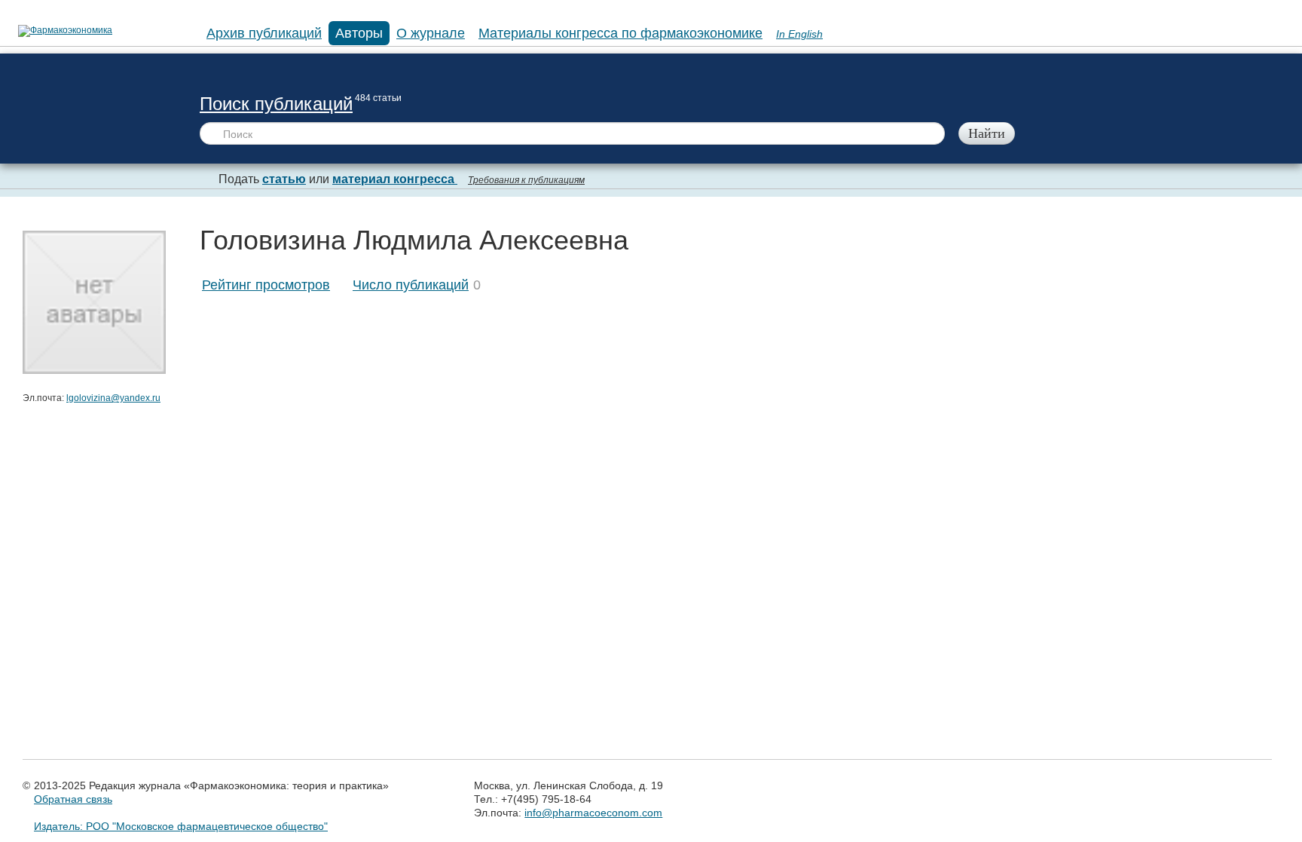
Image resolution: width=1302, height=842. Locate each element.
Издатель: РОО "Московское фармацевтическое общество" (181, 826)
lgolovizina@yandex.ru (113, 398)
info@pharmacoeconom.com (593, 813)
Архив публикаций (264, 33)
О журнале (430, 33)
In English (799, 34)
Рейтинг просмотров (266, 284)
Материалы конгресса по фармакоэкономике (620, 33)
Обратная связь (73, 799)
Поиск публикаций (276, 103)
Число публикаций (411, 284)
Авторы (359, 33)
